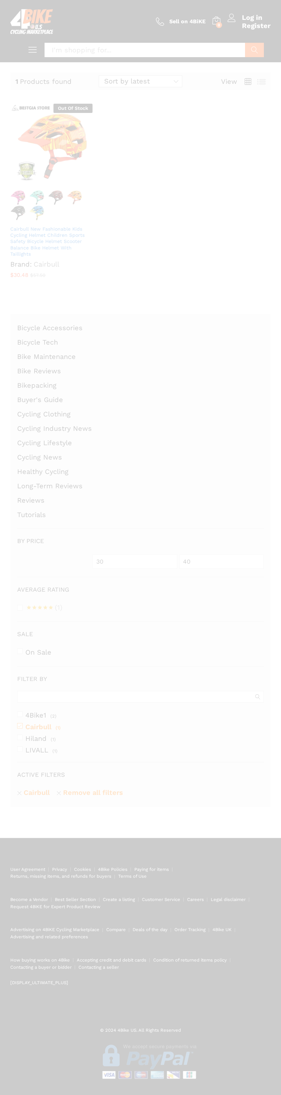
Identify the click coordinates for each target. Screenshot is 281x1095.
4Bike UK (222, 929)
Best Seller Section (75, 899)
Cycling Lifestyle (44, 443)
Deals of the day (150, 929)
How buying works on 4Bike (40, 960)
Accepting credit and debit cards (111, 960)
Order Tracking (190, 929)
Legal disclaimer (228, 899)
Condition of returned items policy (190, 960)
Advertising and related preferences (49, 936)
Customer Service (161, 899)
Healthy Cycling (43, 471)
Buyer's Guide (40, 400)
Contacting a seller (98, 967)
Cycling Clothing (44, 414)
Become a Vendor (29, 899)
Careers (195, 899)
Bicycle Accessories (50, 328)
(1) (44, 608)
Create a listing (119, 899)
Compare (116, 929)
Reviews (31, 500)
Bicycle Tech (37, 342)
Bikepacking (37, 385)
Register (256, 26)
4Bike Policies (112, 869)
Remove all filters (93, 792)
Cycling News (39, 457)
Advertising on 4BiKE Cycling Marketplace (54, 929)
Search (254, 50)
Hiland (36, 738)
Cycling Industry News (54, 428)
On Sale (38, 652)
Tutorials (31, 515)
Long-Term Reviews (50, 486)
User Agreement (27, 869)
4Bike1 (35, 715)
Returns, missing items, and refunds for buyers (60, 876)
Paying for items (151, 869)
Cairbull (38, 727)
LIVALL (36, 750)
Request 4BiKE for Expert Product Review (55, 906)
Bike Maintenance (46, 356)
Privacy (59, 869)
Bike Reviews (39, 371)
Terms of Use (132, 876)
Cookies (82, 869)
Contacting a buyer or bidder (41, 967)
